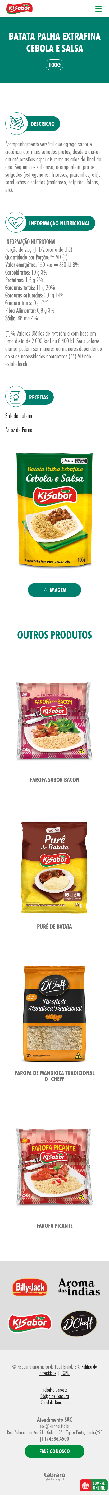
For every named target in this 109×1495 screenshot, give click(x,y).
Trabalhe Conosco (54, 1390)
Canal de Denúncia (55, 1402)
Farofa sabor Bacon (54, 779)
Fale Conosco (54, 1451)
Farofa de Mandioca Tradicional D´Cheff (54, 1075)
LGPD (65, 1373)
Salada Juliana (19, 416)
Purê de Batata (54, 926)
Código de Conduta (54, 1396)
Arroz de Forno (18, 430)
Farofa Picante (55, 1225)
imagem (57, 590)
